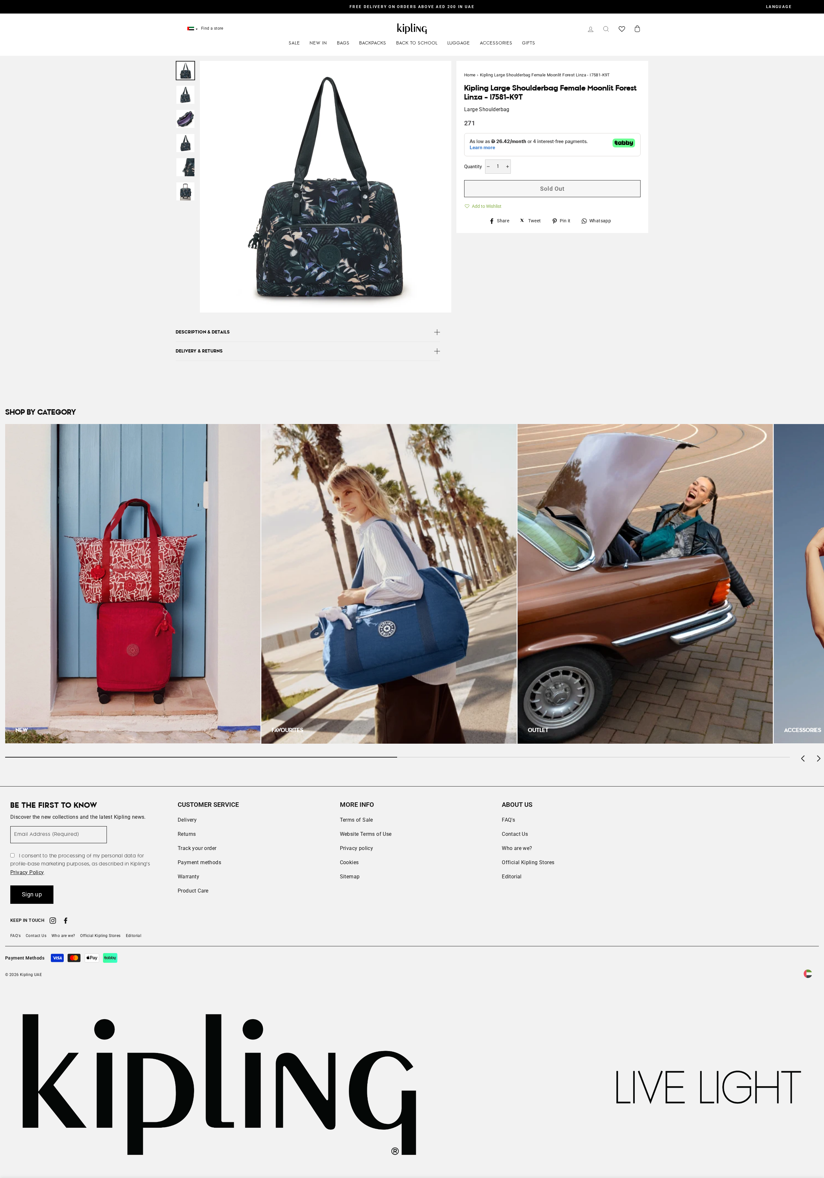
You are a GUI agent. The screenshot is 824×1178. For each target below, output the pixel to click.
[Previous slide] (803, 757)
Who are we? (517, 848)
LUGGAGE (458, 43)
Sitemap (350, 877)
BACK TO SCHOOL (417, 43)
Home (470, 74)
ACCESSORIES (496, 43)
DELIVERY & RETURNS (199, 351)
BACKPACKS (372, 43)
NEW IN (318, 43)
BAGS (343, 43)
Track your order (197, 848)
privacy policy (27, 872)
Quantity (473, 166)
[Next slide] (818, 757)
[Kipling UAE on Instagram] (53, 921)
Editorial (512, 877)
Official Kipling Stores (528, 862)
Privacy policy (356, 848)
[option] (412, 6)
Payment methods (199, 862)
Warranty (188, 877)
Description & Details (203, 332)
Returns (187, 834)
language (779, 7)
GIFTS (528, 43)
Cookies (349, 862)
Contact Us (515, 834)
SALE (294, 43)
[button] (482, 205)
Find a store (212, 28)
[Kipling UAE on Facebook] (65, 921)
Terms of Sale (356, 820)
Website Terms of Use (366, 834)
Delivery (187, 820)
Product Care (193, 891)
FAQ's (508, 820)
